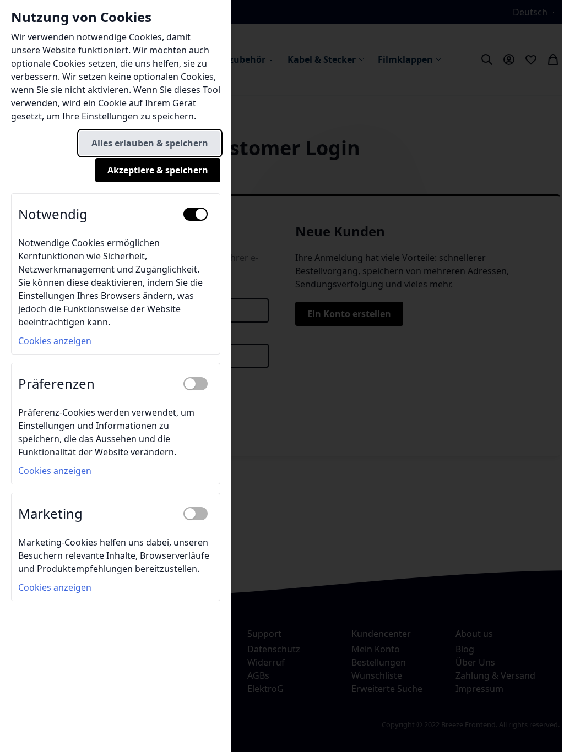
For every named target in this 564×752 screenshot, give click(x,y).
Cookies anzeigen (54, 341)
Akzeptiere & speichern (157, 170)
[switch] (195, 214)
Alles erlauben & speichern (149, 143)
